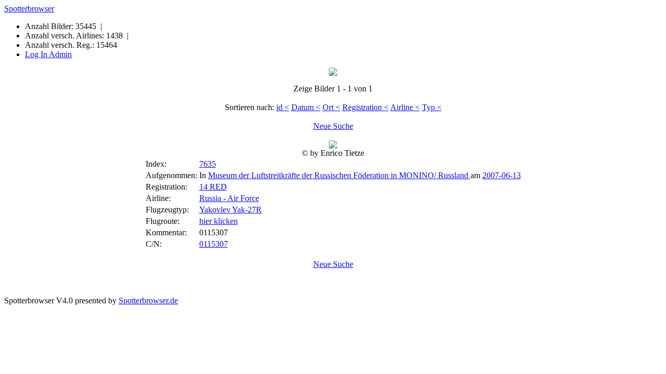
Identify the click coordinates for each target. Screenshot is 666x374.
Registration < (365, 107)
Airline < (405, 107)
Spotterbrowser (29, 8)
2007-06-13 (501, 175)
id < (282, 107)
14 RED (213, 186)
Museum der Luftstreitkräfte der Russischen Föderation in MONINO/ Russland (339, 175)
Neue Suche (333, 126)
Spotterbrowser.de (148, 300)
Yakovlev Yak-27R (230, 209)
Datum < (306, 107)
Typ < (432, 107)
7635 (207, 163)
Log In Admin (48, 54)
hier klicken (218, 221)
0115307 (213, 243)
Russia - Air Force (229, 198)
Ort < (331, 107)
